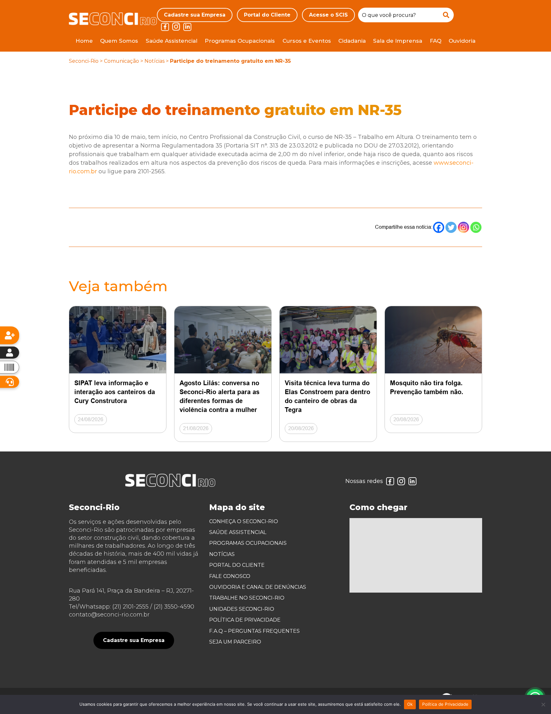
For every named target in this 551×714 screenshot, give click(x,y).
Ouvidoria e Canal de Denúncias (257, 587)
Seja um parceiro (235, 642)
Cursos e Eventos (307, 41)
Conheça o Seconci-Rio (243, 521)
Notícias (154, 61)
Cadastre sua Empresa (194, 15)
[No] (543, 704)
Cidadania (352, 41)
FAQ (435, 41)
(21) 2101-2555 (130, 606)
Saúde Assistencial (171, 41)
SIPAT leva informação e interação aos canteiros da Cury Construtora (114, 391)
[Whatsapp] (475, 227)
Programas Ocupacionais (240, 41)
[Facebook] (438, 227)
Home (84, 41)
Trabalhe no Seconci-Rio (246, 598)
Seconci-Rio (84, 61)
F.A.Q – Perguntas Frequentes (254, 631)
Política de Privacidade (245, 620)
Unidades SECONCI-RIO (241, 609)
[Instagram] (463, 227)
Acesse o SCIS (328, 15)
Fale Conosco (229, 576)
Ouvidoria (462, 41)
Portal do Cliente (267, 15)
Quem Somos (119, 41)
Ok (410, 704)
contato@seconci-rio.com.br (109, 614)
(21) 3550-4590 (174, 606)
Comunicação (121, 61)
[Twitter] (451, 227)
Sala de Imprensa (397, 41)
